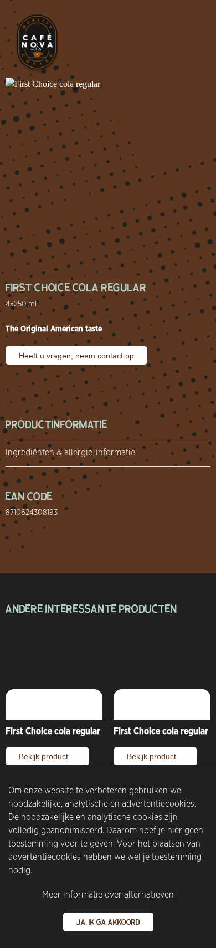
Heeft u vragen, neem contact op (76, 355)
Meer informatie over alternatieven (108, 894)
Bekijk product (44, 756)
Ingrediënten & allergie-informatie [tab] (70, 452)
